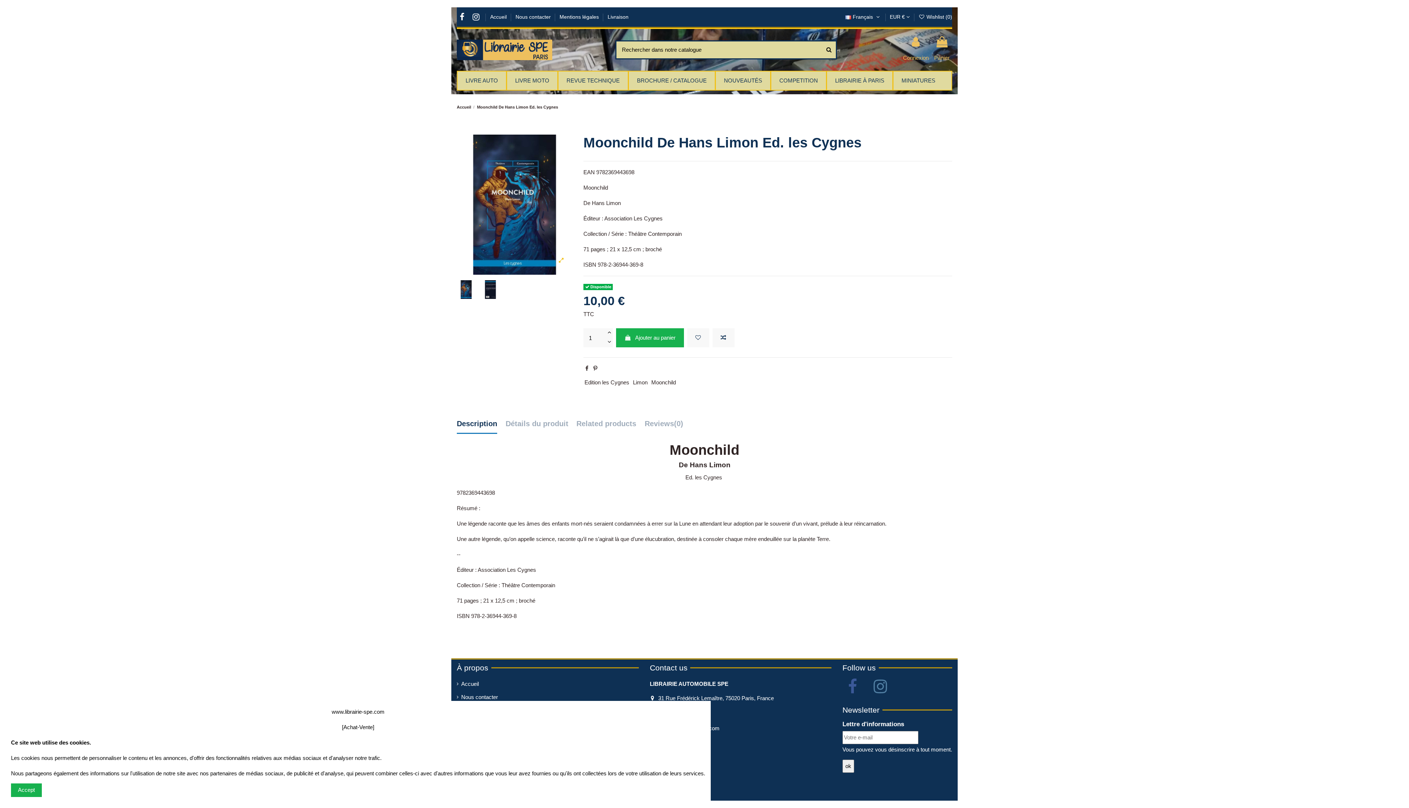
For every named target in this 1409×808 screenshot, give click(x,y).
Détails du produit (537, 424)
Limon (640, 382)
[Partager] (587, 368)
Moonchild (663, 382)
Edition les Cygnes (607, 382)
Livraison (618, 17)
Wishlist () (938, 17)
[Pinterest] (595, 368)
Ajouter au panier (655, 337)
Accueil (499, 17)
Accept (26, 790)
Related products (606, 424)
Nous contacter (534, 17)
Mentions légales (580, 17)
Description (477, 424)
